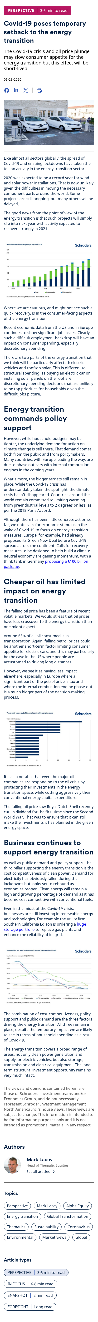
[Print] (39, 90)
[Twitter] (26, 90)
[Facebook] (7, 90)
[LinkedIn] (16, 90)
